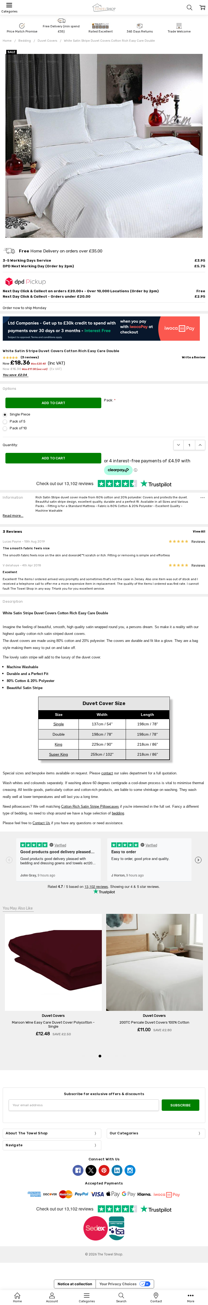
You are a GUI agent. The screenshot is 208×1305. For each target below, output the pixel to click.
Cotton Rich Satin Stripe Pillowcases (90, 806)
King (58, 744)
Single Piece (20, 414)
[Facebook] (78, 1170)
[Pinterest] (104, 1170)
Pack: (110, 400)
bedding (118, 813)
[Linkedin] (117, 1170)
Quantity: (10, 445)
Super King (58, 754)
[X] (91, 1170)
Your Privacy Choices (117, 1284)
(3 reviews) (30, 357)
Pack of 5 (17, 421)
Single (58, 724)
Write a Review (193, 357)
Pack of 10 (18, 428)
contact (107, 773)
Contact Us (41, 823)
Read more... (13, 516)
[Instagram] (130, 1170)
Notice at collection (75, 1284)
